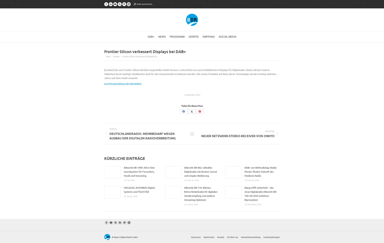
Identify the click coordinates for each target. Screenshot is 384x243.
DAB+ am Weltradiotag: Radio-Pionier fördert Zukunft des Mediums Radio (260, 171)
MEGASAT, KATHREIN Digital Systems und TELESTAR (139, 189)
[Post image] (112, 172)
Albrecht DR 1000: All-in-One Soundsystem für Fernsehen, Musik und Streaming (139, 171)
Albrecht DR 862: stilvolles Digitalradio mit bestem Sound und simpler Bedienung (200, 171)
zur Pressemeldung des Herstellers (123, 83)
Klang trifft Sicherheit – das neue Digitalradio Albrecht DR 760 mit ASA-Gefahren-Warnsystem (260, 193)
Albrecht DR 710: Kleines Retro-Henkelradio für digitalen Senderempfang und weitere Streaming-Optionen (201, 193)
